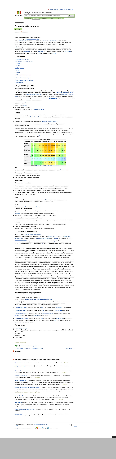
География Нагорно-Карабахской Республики (30, 348)
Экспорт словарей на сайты (21, 428)
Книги (52, 18)
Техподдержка (37, 424)
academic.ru (19, 17)
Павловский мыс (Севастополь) (24, 409)
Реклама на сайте (44, 424)
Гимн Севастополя (20, 380)
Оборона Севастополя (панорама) (25, 370)
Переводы (44, 18)
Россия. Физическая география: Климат (27, 387)
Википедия (28, 18)
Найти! (71, 15)
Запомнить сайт (54, 9)
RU (72, 9)
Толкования (36, 18)
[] (39, 135)
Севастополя (19, 362)
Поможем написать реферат (30, 345)
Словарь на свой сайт (64, 9)
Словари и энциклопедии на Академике (38, 13)
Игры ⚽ (60, 18)
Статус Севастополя (21, 375)
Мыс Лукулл (18, 402)
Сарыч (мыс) (18, 414)
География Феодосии (21, 366)
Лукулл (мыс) (19, 395)
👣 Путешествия (19, 425)
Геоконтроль (68, 348)
